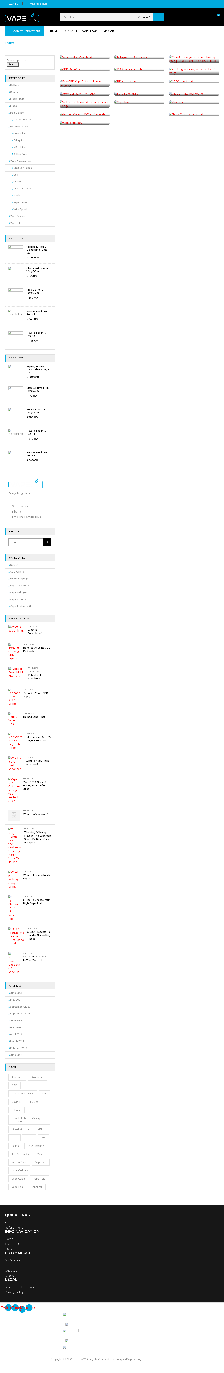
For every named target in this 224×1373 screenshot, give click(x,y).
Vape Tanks (20, 202)
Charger (15, 92)
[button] (215, 17)
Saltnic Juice (20, 154)
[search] (158, 17)
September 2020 (20, 1006)
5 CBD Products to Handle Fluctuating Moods (38, 935)
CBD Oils (15, 571)
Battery (14, 85)
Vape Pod (17, 1186)
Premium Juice (19, 126)
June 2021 (16, 992)
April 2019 (16, 1034)
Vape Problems (19, 606)
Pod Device (17, 112)
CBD (13, 564)
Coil (15, 174)
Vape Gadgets (20, 1170)
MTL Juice (19, 147)
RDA (14, 1137)
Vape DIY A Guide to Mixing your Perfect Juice (35, 785)
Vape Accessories (20, 161)
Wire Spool (20, 209)
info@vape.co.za (38, 3)
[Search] (47, 542)
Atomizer (17, 1077)
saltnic (15, 1145)
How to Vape (17, 578)
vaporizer (36, 1186)
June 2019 (16, 1020)
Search (12, 64)
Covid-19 (16, 1101)
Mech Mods (17, 98)
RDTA (29, 1137)
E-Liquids (19, 140)
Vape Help (16, 592)
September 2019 (20, 1013)
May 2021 (15, 999)
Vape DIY (40, 1162)
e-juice (34, 1101)
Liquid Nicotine (20, 1129)
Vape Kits (15, 223)
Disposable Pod (22, 119)
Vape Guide (18, 1178)
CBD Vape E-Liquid (23, 1093)
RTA (43, 1137)
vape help (39, 1178)
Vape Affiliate (18, 585)
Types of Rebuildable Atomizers (35, 675)
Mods (13, 105)
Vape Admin (182, 57)
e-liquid (16, 1110)
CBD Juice (19, 133)
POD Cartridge (22, 188)
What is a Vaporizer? (35, 814)
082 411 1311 (14, 3)
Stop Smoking (36, 1145)
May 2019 (15, 1027)
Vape (40, 1154)
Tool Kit (17, 195)
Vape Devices (18, 216)
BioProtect (37, 1077)
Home (9, 42)
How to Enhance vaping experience (26, 1120)
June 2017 (16, 1054)
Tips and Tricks (20, 1154)
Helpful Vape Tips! (34, 716)
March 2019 (17, 1041)
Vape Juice (16, 599)
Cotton (17, 181)
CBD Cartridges (22, 167)
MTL (40, 1129)
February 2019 (18, 1048)
